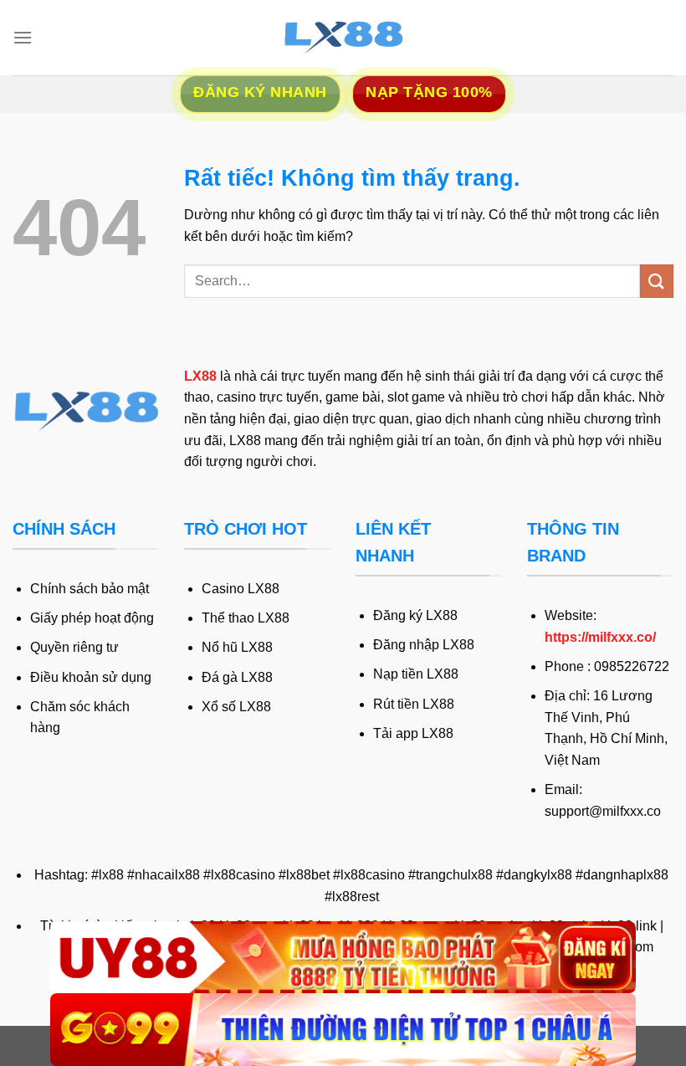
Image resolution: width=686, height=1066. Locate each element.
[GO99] (343, 1029)
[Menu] (23, 37)
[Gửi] (656, 280)
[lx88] (343, 37)
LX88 (200, 376)
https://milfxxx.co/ (600, 637)
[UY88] (343, 957)
